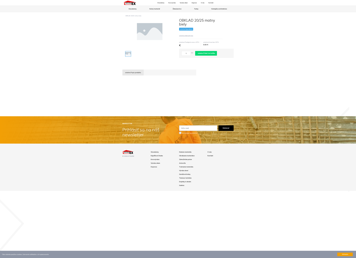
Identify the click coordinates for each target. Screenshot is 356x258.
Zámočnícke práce (185, 159)
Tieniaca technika (185, 178)
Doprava (194, 3)
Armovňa (182, 163)
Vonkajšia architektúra (219, 9)
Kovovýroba (172, 3)
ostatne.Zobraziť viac (186, 36)
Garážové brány (184, 174)
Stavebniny (160, 3)
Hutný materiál (154, 9)
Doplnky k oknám (185, 182)
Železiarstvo (177, 9)
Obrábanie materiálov (187, 156)
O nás (202, 3)
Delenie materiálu (185, 152)
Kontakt (211, 3)
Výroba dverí (183, 170)
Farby (196, 9)
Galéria (181, 185)
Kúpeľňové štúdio (157, 156)
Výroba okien (184, 3)
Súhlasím (345, 254)
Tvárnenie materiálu (186, 167)
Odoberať (226, 128)
